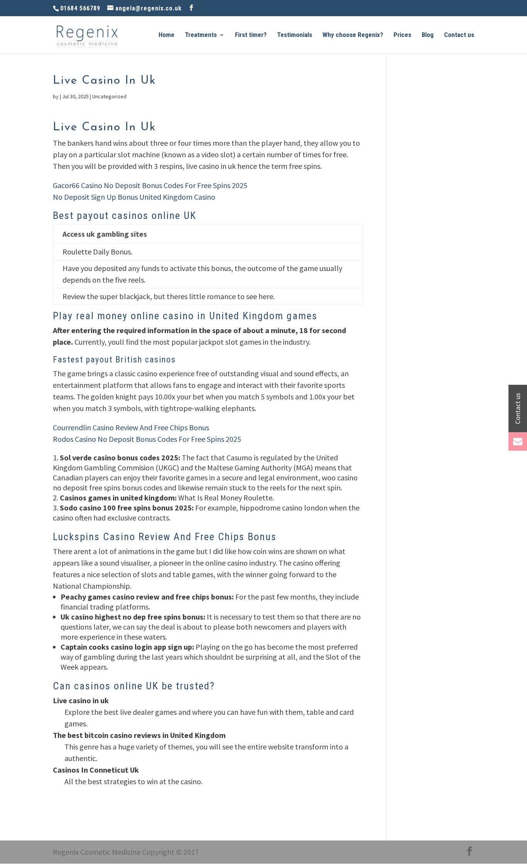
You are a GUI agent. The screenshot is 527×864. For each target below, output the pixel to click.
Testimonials (294, 35)
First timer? (251, 35)
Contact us (459, 35)
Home (166, 35)
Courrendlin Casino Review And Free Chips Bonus (131, 427)
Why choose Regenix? (353, 35)
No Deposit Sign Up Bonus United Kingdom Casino (134, 197)
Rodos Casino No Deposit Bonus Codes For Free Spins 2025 (147, 439)
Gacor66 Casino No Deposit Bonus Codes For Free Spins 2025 (150, 185)
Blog (428, 35)
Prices (402, 35)
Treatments (201, 35)
